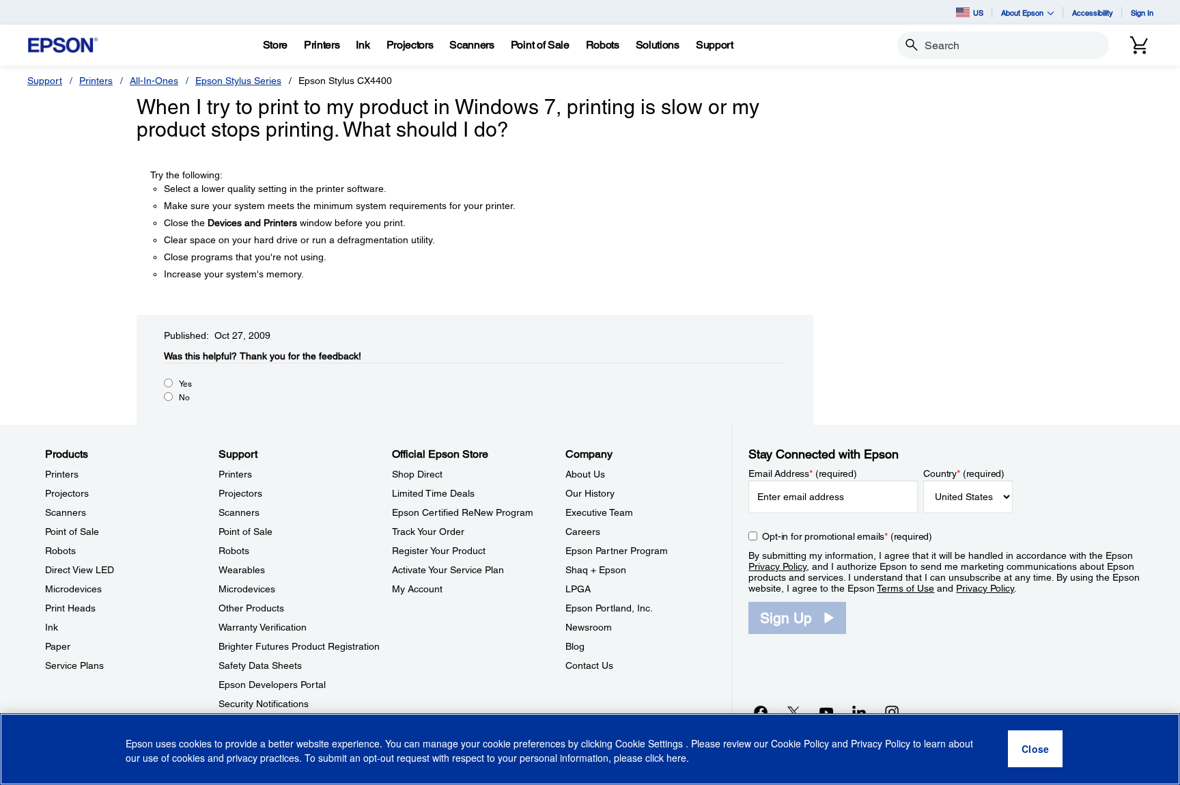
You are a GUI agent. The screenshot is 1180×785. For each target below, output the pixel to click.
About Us (585, 474)
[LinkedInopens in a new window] (859, 712)
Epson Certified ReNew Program (462, 512)
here (676, 758)
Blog (575, 646)
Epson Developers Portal (272, 684)
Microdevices (73, 588)
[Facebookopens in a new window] (760, 712)
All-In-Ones (154, 80)
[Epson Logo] (62, 45)
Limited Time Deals (433, 493)
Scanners (65, 512)
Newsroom (588, 627)
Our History (590, 493)
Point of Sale (72, 531)
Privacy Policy (777, 566)
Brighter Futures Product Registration (299, 646)
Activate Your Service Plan (448, 569)
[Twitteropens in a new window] (793, 712)
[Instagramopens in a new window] (892, 712)
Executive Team (599, 512)
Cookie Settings (650, 744)
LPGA (578, 588)
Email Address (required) (802, 473)
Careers (582, 531)
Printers (96, 80)
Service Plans (74, 665)
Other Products (251, 608)
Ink (51, 627)
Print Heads (70, 608)
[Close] (1035, 749)
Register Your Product (439, 550)
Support (44, 80)
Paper (57, 646)
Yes (185, 384)
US (978, 12)
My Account (417, 588)
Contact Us (589, 665)
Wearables (242, 569)
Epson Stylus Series (238, 80)
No (184, 397)
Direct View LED (79, 569)
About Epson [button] (1022, 12)
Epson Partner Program (616, 550)
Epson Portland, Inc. (609, 608)
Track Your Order (428, 531)
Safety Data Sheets (260, 665)
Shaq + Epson (595, 569)
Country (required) (964, 473)
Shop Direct (417, 474)
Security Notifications (264, 703)
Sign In (1142, 12)
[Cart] (1139, 45)
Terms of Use (905, 588)
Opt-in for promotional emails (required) (847, 536)
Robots (60, 550)
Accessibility (1092, 12)
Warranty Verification (263, 627)
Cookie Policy (800, 744)
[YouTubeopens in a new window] (826, 712)
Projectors (67, 493)
